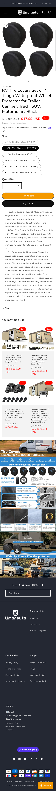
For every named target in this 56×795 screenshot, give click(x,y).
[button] (5, 12)
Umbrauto (18, 781)
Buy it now (28, 203)
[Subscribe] (47, 593)
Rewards (47, 3)
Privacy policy (43, 781)
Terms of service (13, 785)
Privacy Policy (11, 662)
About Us (34, 618)
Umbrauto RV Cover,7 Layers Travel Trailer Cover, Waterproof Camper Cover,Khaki (13, 359)
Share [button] (7, 308)
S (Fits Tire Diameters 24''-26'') (21, 143)
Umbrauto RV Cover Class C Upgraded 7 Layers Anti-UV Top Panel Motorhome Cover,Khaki (39, 360)
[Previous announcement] (5, 4)
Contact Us (35, 624)
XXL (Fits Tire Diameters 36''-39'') (21, 166)
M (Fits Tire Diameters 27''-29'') (20, 148)
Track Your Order (38, 662)
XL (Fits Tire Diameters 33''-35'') (21, 160)
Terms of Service (13, 669)
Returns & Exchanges (15, 681)
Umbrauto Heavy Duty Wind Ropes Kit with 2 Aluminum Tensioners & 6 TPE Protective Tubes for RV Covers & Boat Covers (14, 414)
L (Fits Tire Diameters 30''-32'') (20, 154)
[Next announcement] (42, 4)
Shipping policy (28, 785)
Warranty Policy (37, 675)
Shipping (5, 123)
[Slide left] (22, 82)
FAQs (32, 669)
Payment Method (38, 681)
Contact (9, 706)
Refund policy (30, 781)
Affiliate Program (38, 630)
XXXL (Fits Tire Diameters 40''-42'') (22, 172)
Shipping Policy (12, 675)
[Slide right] (34, 82)
